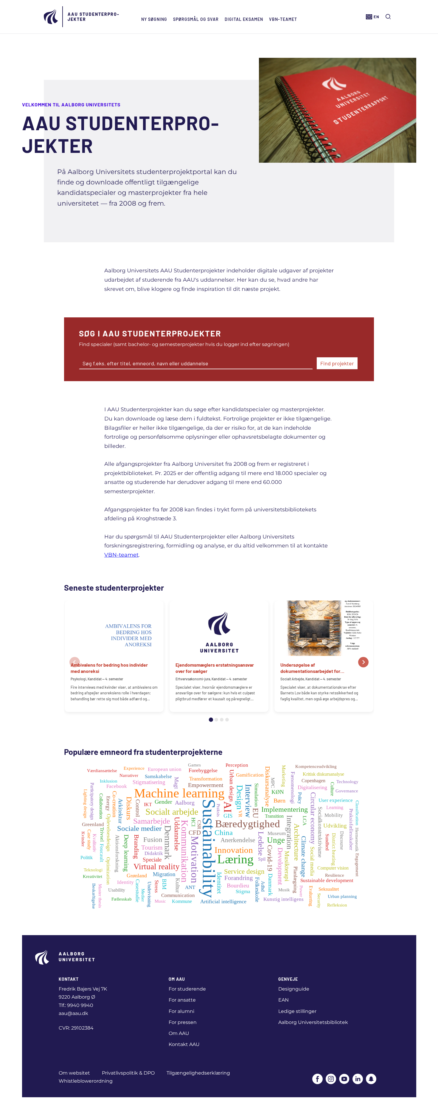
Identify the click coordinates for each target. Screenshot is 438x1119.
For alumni (181, 1011)
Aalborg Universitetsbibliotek (313, 1022)
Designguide (293, 989)
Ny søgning (154, 19)
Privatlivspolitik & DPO (128, 1073)
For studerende (187, 989)
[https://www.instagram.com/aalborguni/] (331, 1079)
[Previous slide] (74, 662)
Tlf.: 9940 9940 (76, 1005)
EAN (283, 1000)
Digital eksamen (244, 19)
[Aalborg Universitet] (51, 16)
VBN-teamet (283, 19)
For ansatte (182, 1000)
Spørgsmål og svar (196, 19)
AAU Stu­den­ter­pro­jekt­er (93, 17)
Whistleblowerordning (86, 1081)
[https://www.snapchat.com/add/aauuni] (371, 1079)
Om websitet (74, 1073)
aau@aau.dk (73, 1013)
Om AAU (179, 1033)
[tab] (211, 720)
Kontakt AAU (184, 1044)
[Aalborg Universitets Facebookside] (317, 1079)
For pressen (183, 1022)
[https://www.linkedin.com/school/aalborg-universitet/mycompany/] (357, 1079)
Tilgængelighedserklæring (198, 1073)
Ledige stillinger (297, 1011)
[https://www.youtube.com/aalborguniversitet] (344, 1079)
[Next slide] (363, 662)
